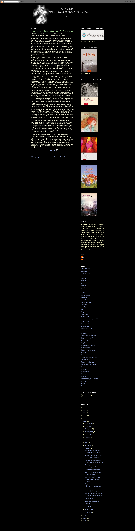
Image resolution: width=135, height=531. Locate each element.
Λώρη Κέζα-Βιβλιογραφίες (89, 357)
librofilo (83, 292)
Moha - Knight (85, 295)
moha (83, 260)
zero (82, 309)
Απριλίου (88, 445)
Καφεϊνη (83, 343)
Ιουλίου (87, 437)
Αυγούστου (88, 434)
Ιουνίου (87, 440)
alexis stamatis (85, 273)
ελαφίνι (83, 331)
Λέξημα (83, 352)
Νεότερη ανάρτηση (36, 157)
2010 (85, 421)
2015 (85, 407)
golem (67, 8)
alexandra (84, 271)
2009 (85, 515)
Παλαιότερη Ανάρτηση (67, 157)
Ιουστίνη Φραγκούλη (87, 338)
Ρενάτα (83, 381)
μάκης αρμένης (85, 359)
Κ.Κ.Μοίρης (84, 340)
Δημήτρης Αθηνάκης (87, 324)
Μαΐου (87, 442)
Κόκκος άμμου (89, 498)
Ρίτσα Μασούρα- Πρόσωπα (89, 379)
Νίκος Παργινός (86, 367)
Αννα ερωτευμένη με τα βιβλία (90, 319)
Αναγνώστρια (85, 316)
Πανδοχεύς (84, 374)
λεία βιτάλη (84, 355)
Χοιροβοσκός (85, 386)
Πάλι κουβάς (85, 371)
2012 (85, 415)
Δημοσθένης (85, 326)
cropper (83, 280)
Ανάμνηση (84, 314)
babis (82, 276)
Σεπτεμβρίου (89, 432)
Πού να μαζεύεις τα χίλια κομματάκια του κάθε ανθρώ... (92, 479)
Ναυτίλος (84, 369)
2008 (85, 518)
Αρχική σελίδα (51, 157)
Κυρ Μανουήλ (85, 347)
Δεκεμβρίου (88, 423)
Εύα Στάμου (84, 333)
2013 (85, 413)
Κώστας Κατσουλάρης (88, 350)
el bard (83, 283)
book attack (84, 278)
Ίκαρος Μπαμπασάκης (88, 312)
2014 (85, 410)
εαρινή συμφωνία (86, 328)
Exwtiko (83, 285)
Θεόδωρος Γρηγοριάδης (88, 335)
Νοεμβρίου (88, 426)
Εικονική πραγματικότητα (92, 469)
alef (83, 257)
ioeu (82, 290)
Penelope (84, 297)
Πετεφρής (84, 376)
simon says (84, 304)
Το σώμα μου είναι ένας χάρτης (94, 506)
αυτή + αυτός (85, 321)
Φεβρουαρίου (89, 509)
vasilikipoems (85, 307)
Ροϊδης (83, 383)
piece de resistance (87, 300)
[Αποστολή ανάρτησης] (57, 150)
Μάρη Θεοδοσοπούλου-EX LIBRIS (91, 364)
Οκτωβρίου (88, 429)
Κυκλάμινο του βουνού (88, 345)
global (83, 288)
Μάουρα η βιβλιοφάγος (88, 362)
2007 (85, 521)
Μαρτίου (88, 448)
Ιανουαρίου (88, 512)
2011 (85, 418)
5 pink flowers (85, 268)
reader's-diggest (86, 302)
